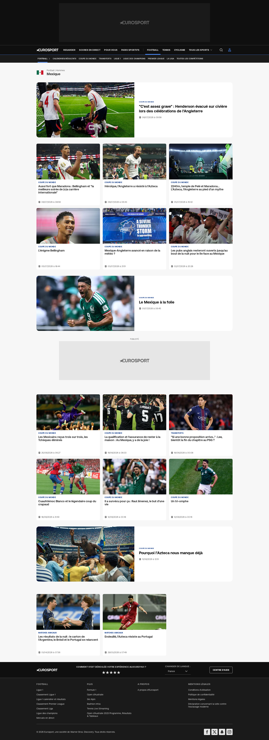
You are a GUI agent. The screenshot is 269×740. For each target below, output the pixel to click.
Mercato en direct (45, 718)
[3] (111, 672)
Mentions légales (196, 699)
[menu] (221, 50)
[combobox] (178, 671)
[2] (107, 672)
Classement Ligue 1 (45, 694)
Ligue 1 (39, 690)
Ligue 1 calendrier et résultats (51, 699)
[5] (118, 672)
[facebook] (207, 732)
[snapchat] (222, 732)
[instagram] (229, 732)
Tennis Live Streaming (98, 708)
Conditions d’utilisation (199, 690)
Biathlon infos (94, 704)
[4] (115, 672)
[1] (104, 672)
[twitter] (214, 732)
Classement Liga (44, 708)
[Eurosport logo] (47, 50)
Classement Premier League (50, 704)
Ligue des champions (46, 713)
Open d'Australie (95, 694)
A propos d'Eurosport (148, 690)
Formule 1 (91, 690)
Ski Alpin (91, 699)
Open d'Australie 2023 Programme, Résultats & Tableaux (109, 714)
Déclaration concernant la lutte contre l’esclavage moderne (207, 705)
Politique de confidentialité (201, 694)
